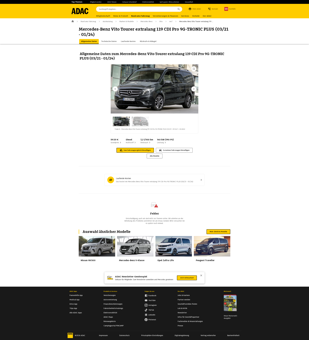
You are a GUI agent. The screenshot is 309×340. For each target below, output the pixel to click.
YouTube (151, 300)
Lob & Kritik (182, 308)
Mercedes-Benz (146, 21)
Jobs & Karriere (184, 295)
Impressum (103, 335)
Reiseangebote (110, 321)
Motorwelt (227, 291)
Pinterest (152, 320)
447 (170, 21)
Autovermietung (110, 300)
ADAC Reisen (111, 2)
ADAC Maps (108, 317)
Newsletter (182, 313)
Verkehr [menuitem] (196, 16)
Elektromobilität (148, 2)
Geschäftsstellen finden (187, 304)
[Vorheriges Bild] (115, 88)
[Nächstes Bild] (193, 88)
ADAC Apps (73, 291)
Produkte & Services (110, 291)
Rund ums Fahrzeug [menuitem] (140, 16)
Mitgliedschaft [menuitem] (103, 16)
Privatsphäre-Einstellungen (152, 335)
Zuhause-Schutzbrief (129, 2)
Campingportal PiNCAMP (114, 326)
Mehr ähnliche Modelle (218, 232)
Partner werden (184, 300)
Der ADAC (181, 291)
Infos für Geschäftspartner (188, 317)
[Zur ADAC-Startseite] (79, 11)
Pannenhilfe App (76, 295)
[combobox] (139, 9)
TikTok (151, 310)
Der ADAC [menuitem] (207, 16)
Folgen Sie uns (149, 291)
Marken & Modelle (126, 21)
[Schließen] (201, 275)
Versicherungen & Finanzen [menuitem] (165, 16)
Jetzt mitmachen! (187, 278)
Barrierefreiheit (233, 335)
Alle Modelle (154, 156)
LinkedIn (151, 315)
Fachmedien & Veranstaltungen (190, 321)
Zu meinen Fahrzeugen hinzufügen (176, 150)
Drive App (73, 304)
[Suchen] (178, 9)
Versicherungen (110, 295)
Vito (161, 21)
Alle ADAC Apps (76, 313)
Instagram (152, 305)
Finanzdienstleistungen (113, 304)
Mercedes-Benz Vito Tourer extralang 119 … (196, 21)
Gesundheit (189, 2)
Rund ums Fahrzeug (88, 21)
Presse (180, 326)
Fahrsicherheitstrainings (113, 308)
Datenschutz (124, 335)
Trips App (73, 308)
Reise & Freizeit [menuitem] (120, 16)
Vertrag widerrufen (208, 335)
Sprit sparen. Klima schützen (169, 2)
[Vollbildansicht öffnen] (193, 68)
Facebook (152, 295)
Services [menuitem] (185, 16)
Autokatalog (108, 21)
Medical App (74, 300)
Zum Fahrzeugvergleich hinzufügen (137, 150)
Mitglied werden (96, 2)
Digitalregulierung (182, 335)
